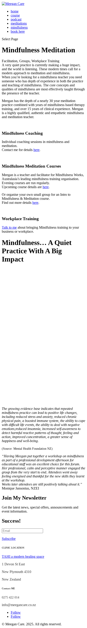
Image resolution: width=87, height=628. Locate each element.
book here (18, 31)
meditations (19, 23)
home (15, 11)
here (36, 150)
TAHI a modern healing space (23, 556)
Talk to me (9, 227)
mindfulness (19, 27)
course (15, 15)
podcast (16, 19)
